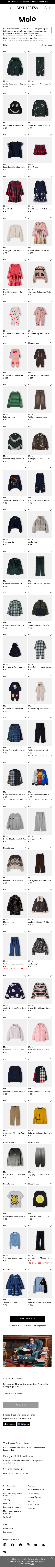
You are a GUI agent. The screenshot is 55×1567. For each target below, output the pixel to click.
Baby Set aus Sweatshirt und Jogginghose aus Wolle (25, 375)
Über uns (31, 1486)
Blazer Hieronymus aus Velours (16, 584)
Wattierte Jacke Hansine (13, 1050)
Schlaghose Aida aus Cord (39, 881)
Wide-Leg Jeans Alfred (38, 750)
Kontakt (6, 1490)
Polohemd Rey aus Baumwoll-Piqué (18, 459)
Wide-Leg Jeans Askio (37, 417)
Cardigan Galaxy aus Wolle (39, 292)
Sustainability (33, 1494)
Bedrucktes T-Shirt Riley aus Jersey (17, 1216)
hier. (32, 1564)
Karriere (31, 1501)
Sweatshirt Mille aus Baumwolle (41, 1008)
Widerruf (7, 1517)
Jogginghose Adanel (37, 839)
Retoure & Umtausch (12, 1507)
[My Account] (45, 7)
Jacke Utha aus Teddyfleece (40, 625)
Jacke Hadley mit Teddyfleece (41, 922)
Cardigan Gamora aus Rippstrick (17, 1258)
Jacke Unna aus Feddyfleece (15, 1008)
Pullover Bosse (9, 417)
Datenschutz (8, 1528)
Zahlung (6, 1500)
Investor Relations (35, 1505)
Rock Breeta (33, 167)
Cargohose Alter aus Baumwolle (16, 1133)
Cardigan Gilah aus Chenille (15, 250)
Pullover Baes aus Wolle (13, 881)
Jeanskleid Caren (10, 1302)
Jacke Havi (33, 542)
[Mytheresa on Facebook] (12, 1545)
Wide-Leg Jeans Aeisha (13, 964)
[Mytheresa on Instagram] (28, 1545)
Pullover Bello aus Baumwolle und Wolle (20, 1091)
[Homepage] (27, 7)
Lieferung (7, 1503)
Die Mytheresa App (36, 1490)
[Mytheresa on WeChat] (5, 1552)
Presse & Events (34, 1497)
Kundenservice (9, 1486)
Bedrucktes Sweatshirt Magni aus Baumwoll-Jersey (24, 839)
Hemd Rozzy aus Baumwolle (15, 625)
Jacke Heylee (34, 964)
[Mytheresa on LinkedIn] (5, 1545)
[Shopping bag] (50, 7)
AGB (5, 1525)
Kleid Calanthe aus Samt (13, 292)
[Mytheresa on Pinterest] (20, 1545)
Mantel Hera (8, 922)
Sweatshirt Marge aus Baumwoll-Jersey (19, 500)
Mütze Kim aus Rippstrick (14, 126)
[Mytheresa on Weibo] (43, 1545)
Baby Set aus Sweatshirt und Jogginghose (21, 709)
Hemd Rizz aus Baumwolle (14, 750)
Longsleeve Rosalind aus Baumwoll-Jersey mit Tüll (24, 167)
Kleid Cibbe (8, 209)
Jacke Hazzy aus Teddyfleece (15, 84)
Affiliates (31, 1509)
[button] (25, 51)
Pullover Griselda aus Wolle (39, 1302)
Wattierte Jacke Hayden (38, 1050)
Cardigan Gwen (10, 542)
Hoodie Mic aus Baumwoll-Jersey (17, 1175)
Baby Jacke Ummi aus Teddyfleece (18, 667)
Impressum (8, 1532)
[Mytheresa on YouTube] (36, 1545)
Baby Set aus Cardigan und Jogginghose (20, 334)
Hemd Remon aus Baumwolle (15, 795)
